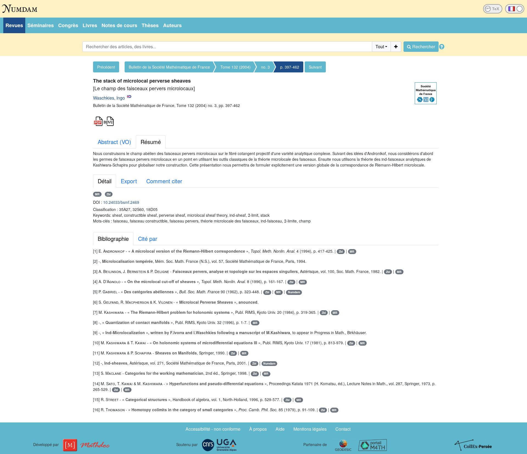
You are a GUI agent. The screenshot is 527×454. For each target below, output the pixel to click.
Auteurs (172, 25)
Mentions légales (310, 429)
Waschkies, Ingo (109, 98)
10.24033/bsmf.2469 (121, 202)
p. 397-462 (289, 67)
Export (129, 181)
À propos (258, 429)
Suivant (315, 67)
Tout (379, 46)
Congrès (68, 25)
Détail (104, 181)
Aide (280, 429)
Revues (14, 25)
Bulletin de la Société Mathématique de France (169, 67)
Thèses (150, 25)
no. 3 (265, 67)
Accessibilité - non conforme (213, 429)
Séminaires (40, 25)
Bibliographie (113, 238)
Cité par (147, 238)
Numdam (294, 292)
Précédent (106, 67)
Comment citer (164, 181)
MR (97, 194)
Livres (90, 25)
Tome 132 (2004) (235, 67)
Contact (343, 429)
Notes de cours (119, 25)
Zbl (108, 194)
